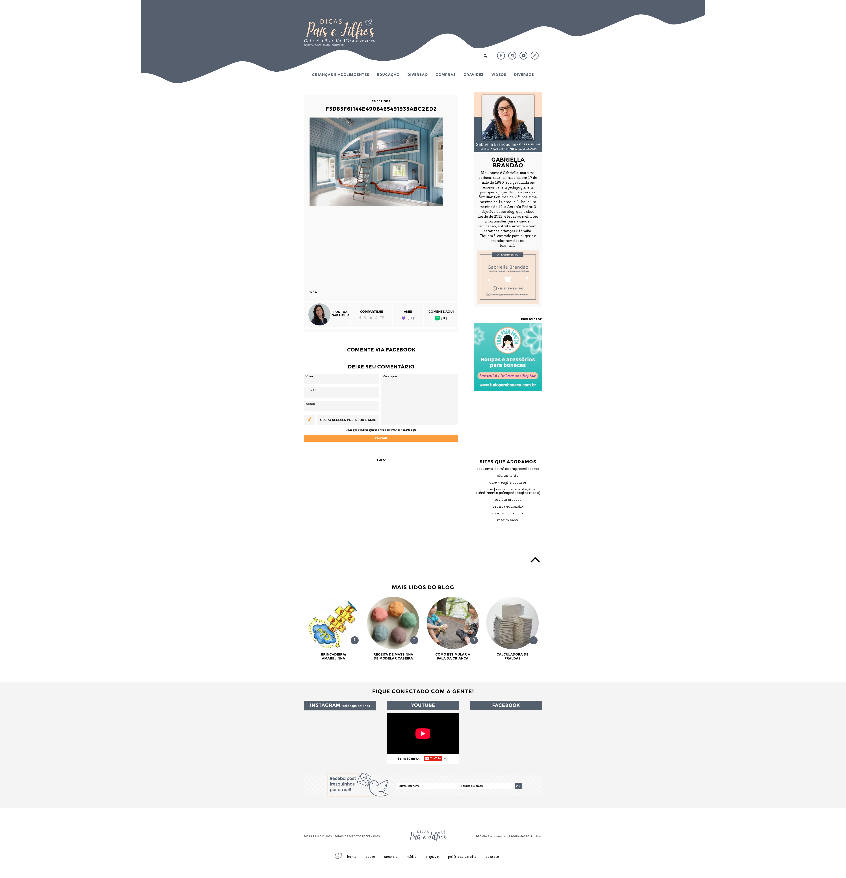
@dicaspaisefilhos (356, 706)
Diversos (524, 74)
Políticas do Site (462, 857)
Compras (446, 74)
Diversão (417, 74)
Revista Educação (508, 506)
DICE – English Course (507, 482)
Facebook (501, 56)
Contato (492, 857)
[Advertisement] (381, 246)
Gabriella (340, 315)
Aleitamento (507, 476)
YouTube (523, 56)
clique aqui (409, 429)
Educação (388, 74)
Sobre (370, 857)
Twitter (370, 317)
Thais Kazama (497, 836)
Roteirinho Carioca (508, 513)
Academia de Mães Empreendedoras (508, 469)
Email (382, 317)
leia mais (508, 246)
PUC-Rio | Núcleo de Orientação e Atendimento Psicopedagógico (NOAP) (507, 491)
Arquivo (432, 857)
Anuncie (391, 857)
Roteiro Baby (507, 520)
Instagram (512, 56)
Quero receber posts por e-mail (348, 420)
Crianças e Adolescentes (340, 74)
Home (352, 857)
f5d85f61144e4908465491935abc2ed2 (381, 109)
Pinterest (376, 317)
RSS (535, 56)
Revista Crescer (508, 500)
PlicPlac (536, 836)
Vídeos (499, 74)
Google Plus (365, 317)
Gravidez (474, 74)
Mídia (411, 857)
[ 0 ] (411, 318)
